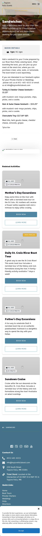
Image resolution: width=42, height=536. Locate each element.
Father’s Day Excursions (20, 319)
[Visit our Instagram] (21, 446)
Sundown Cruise (15, 379)
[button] (39, 509)
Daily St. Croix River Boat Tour (21, 255)
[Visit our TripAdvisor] (26, 446)
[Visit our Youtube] (31, 446)
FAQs (4, 501)
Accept (21, 531)
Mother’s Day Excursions (20, 193)
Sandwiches (10, 427)
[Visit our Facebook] (11, 446)
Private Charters (9, 496)
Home (4, 491)
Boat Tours (6, 493)
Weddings (6, 499)
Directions (6, 504)
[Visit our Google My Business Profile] (16, 446)
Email (15, 139)
